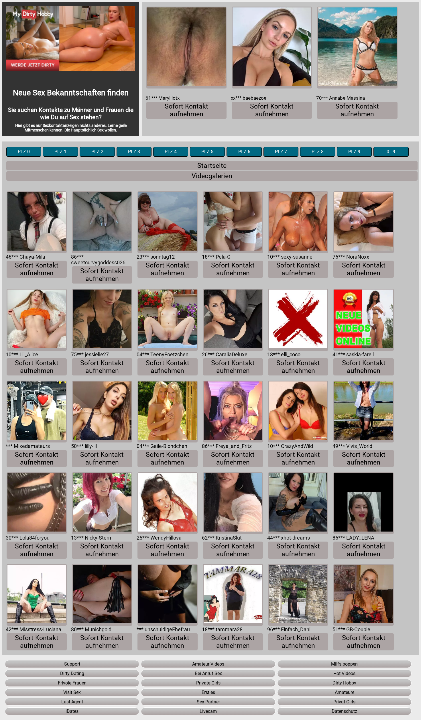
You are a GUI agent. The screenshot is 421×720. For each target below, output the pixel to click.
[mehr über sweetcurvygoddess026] (102, 222)
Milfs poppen (344, 664)
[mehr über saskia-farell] (363, 320)
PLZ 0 (24, 151)
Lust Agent (72, 702)
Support (72, 664)
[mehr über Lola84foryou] (37, 503)
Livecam (208, 711)
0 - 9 (391, 151)
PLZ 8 (318, 151)
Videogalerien (212, 176)
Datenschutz (344, 711)
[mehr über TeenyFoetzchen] (167, 320)
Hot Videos (344, 673)
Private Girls (208, 683)
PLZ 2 (97, 151)
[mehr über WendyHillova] (167, 503)
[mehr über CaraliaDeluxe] (233, 320)
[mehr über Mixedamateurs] (37, 411)
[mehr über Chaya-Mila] (37, 222)
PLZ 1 (60, 151)
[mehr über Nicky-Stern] (102, 503)
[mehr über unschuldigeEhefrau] (167, 595)
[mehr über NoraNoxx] (363, 222)
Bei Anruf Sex (208, 673)
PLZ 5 (207, 151)
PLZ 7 (281, 151)
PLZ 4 (171, 151)
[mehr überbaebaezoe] (272, 47)
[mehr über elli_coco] (298, 320)
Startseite (212, 166)
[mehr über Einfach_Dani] (298, 595)
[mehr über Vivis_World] (363, 411)
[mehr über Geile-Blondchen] (167, 411)
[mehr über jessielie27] (102, 320)
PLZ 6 (244, 151)
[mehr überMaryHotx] (186, 47)
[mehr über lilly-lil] (102, 411)
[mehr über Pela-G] (233, 222)
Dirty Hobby (344, 683)
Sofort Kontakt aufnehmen (186, 110)
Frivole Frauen (72, 683)
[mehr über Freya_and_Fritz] (233, 411)
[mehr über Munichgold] (102, 595)
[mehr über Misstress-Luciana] (37, 595)
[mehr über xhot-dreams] (298, 503)
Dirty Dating (72, 673)
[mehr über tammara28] (233, 595)
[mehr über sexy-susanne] (298, 222)
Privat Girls (344, 702)
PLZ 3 (134, 151)
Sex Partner (208, 702)
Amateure (344, 692)
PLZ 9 (354, 151)
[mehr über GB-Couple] (363, 595)
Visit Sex (72, 692)
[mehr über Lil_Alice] (37, 320)
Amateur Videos (208, 664)
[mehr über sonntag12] (167, 222)
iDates (72, 711)
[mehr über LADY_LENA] (363, 503)
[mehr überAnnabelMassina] (357, 47)
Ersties (208, 692)
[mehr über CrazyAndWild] (298, 411)
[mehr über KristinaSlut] (233, 503)
